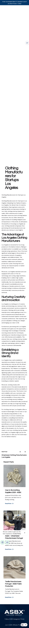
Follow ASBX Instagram (12, 619)
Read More (8, 503)
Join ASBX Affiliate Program (14, 625)
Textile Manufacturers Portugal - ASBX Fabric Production (13, 584)
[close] (25, 533)
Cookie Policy (17, 534)
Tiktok (22, 619)
